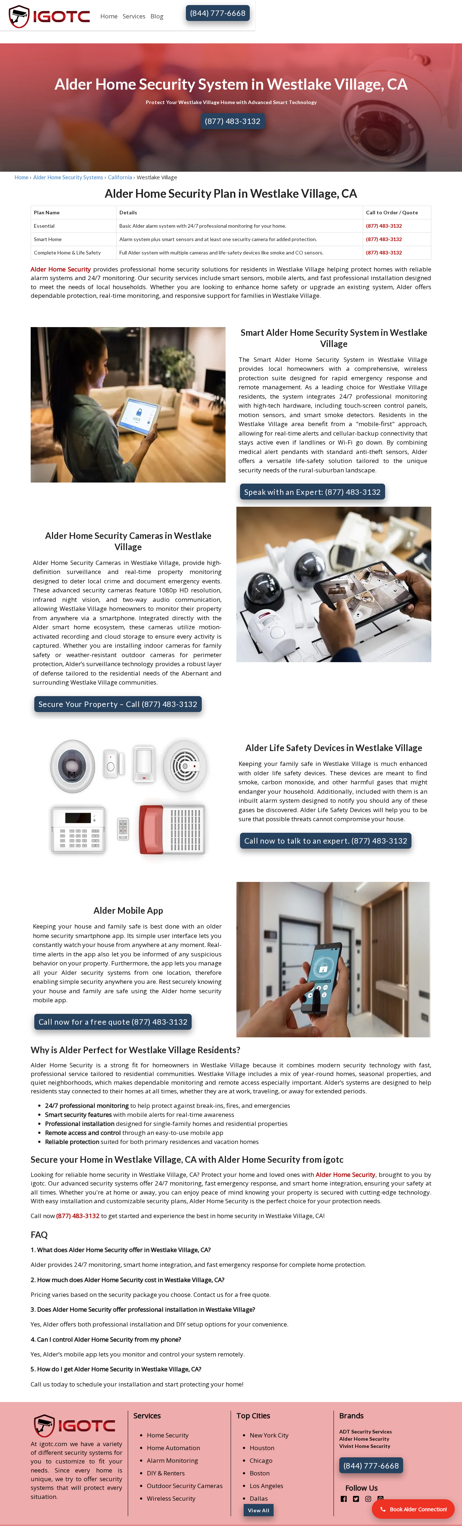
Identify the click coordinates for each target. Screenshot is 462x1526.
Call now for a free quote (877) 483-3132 (113, 1021)
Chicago (261, 1460)
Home (109, 16)
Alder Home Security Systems (68, 177)
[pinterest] (377, 1499)
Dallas (259, 1498)
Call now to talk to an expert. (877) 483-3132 (325, 840)
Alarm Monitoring (172, 1460)
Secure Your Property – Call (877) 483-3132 (118, 703)
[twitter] (353, 1499)
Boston (260, 1473)
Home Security (168, 1435)
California (120, 177)
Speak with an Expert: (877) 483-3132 (312, 491)
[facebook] (340, 1499)
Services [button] (134, 16)
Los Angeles (266, 1486)
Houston (262, 1448)
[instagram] (365, 1499)
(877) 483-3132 (233, 120)
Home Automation (173, 1448)
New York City (269, 1435)
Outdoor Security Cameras (185, 1486)
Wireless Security (171, 1498)
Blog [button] (157, 16)
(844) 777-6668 (218, 12)
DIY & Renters (166, 1473)
